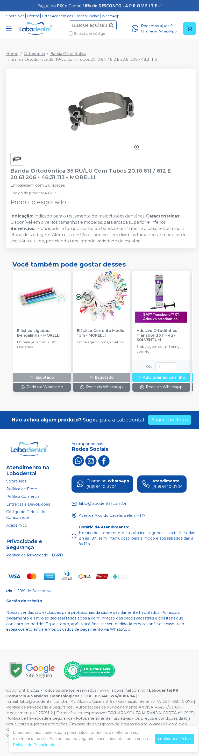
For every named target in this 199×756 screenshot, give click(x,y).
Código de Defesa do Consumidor (25, 515)
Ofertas (33, 16)
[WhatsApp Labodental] (78, 460)
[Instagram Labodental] (90, 460)
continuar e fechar (174, 739)
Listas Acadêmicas (57, 16)
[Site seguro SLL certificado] (32, 670)
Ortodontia (34, 53)
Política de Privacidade (34, 745)
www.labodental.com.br (123, 690)
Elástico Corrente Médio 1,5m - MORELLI (100, 333)
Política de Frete (21, 489)
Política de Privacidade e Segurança (39, 707)
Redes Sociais (87, 16)
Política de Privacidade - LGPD (34, 555)
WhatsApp (110, 16)
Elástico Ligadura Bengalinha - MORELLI (38, 333)
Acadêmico (16, 525)
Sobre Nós (15, 16)
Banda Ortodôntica (68, 53)
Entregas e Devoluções (28, 504)
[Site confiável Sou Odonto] (89, 670)
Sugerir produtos (170, 419)
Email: (13, 701)
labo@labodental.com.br (43, 701)
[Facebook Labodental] (103, 460)
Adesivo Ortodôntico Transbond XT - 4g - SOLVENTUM (157, 335)
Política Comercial (23, 496)
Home (12, 53)
